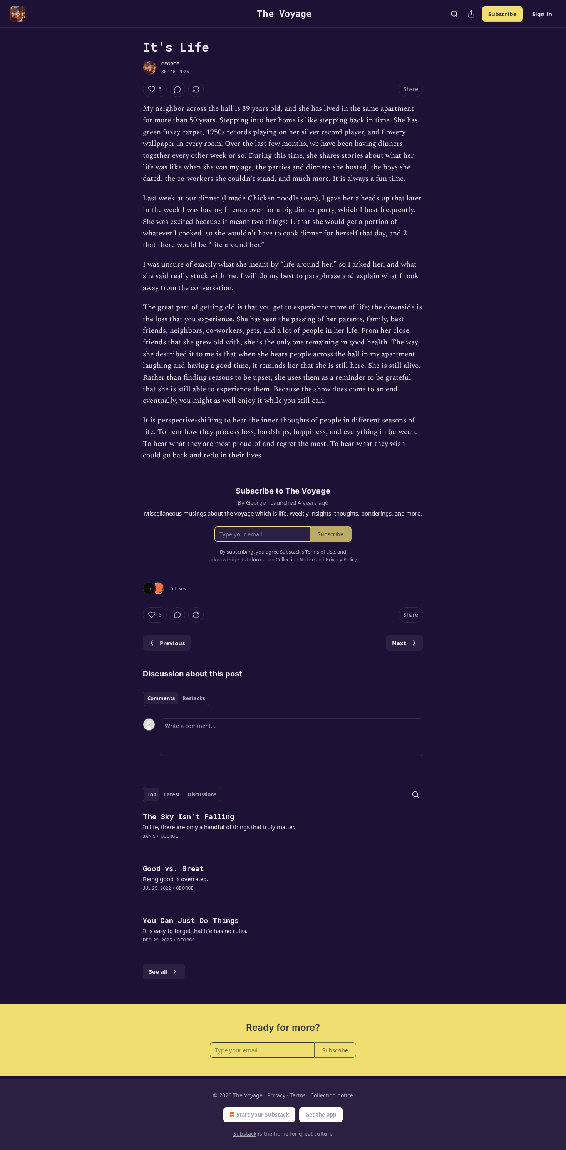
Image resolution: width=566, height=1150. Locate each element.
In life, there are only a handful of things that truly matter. (219, 827)
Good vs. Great (173, 868)
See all (158, 971)
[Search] (454, 14)
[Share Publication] (471, 14)
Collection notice (331, 1095)
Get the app (321, 1114)
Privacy (276, 1095)
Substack (244, 1133)
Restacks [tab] (194, 698)
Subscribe (502, 14)
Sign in (542, 14)
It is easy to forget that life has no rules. (195, 931)
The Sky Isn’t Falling (188, 816)
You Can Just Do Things (191, 920)
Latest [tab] (172, 794)
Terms (298, 1095)
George (170, 64)
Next (399, 643)
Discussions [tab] (202, 794)
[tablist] (176, 698)
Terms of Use (320, 551)
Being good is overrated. (175, 879)
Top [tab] (151, 794)
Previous (172, 643)
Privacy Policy (341, 559)
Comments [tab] (161, 698)
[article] (283, 831)
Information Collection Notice (281, 559)
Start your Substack (262, 1114)
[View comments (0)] (177, 89)
